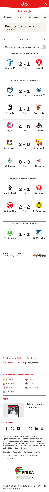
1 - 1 (24, 109)
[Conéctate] (45, 3)
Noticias (7, 17)
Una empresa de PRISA (24, 471)
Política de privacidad (32, 452)
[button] (24, 477)
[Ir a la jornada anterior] (5, 40)
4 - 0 (24, 127)
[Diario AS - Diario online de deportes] (24, 4)
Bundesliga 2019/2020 (13, 363)
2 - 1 (24, 64)
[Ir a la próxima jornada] (44, 40)
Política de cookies (10, 455)
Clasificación (34, 17)
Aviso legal (17, 452)
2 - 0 (24, 144)
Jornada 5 (23, 39)
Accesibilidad (8, 459)
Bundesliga (24, 11)
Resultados (20, 17)
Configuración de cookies (29, 455)
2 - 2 (24, 207)
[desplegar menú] (4, 4)
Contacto (6, 452)
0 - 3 (24, 162)
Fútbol (20, 358)
